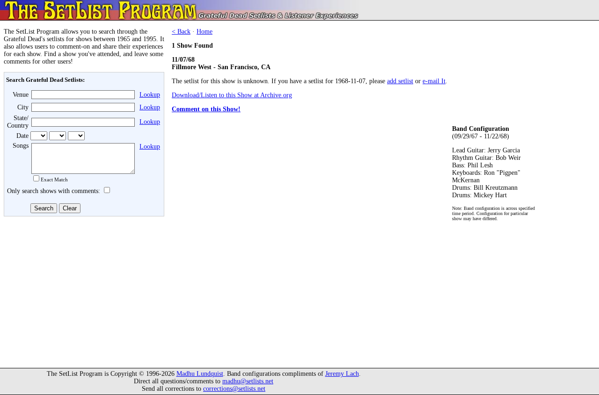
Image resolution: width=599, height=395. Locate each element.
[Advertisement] (82, 288)
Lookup (149, 94)
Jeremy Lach (342, 373)
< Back (181, 31)
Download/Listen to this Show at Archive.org (232, 95)
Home (204, 31)
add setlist (400, 81)
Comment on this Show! (206, 109)
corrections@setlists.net (234, 388)
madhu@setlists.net (247, 381)
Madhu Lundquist (199, 373)
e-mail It (434, 81)
